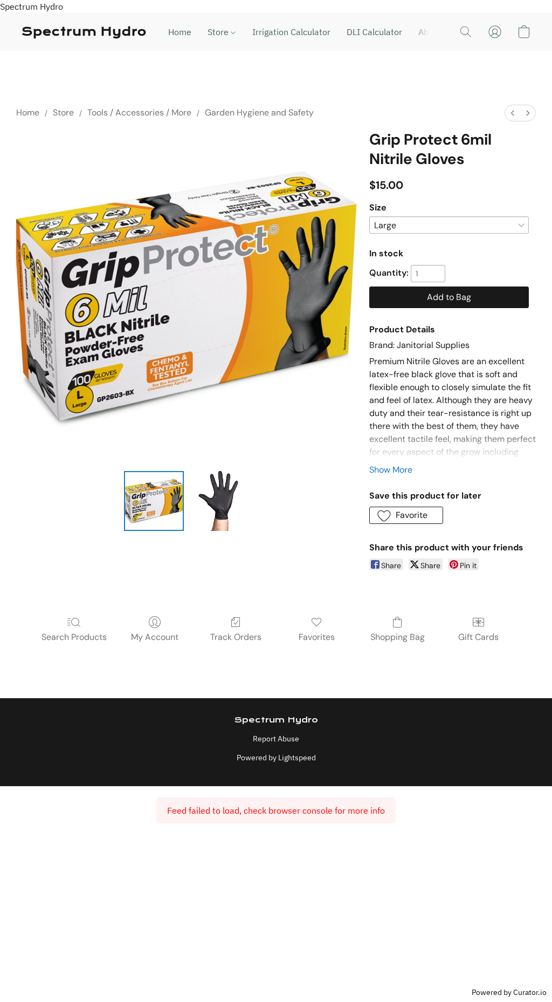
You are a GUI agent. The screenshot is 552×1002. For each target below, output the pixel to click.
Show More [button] (390, 469)
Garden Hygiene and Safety (259, 112)
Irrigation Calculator (291, 31)
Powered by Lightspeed (276, 757)
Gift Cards (478, 637)
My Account (154, 637)
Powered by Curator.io (509, 992)
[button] (84, 31)
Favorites (317, 637)
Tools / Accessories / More (139, 112)
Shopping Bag (397, 637)
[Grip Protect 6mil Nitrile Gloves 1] (218, 501)
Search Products (74, 637)
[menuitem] (512, 113)
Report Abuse (276, 739)
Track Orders (235, 637)
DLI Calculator (374, 31)
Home (179, 31)
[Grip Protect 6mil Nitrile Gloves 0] (154, 501)
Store (219, 31)
